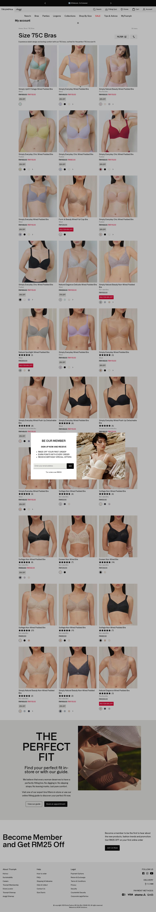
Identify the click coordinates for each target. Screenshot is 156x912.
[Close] (123, 435)
